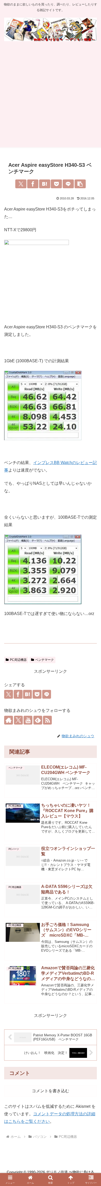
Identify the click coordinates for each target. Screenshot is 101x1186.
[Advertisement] (50, 96)
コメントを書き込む (50, 1091)
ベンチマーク (44, 660)
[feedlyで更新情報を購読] (37, 720)
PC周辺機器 (18, 660)
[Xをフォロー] (18, 720)
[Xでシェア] (20, 183)
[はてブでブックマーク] (44, 183)
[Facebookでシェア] (32, 183)
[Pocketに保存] (56, 183)
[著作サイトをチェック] (8, 720)
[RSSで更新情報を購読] (47, 720)
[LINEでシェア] (68, 183)
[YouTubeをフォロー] (28, 720)
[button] (80, 183)
